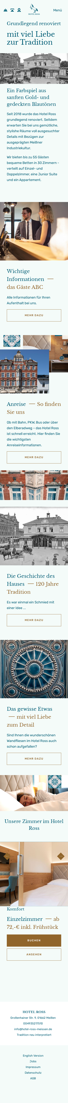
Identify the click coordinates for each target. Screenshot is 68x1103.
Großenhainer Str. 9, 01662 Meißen (33, 1018)
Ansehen (34, 954)
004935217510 (33, 1023)
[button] (7, 856)
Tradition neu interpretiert (34, 1035)
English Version (33, 1055)
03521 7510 (13, 10)
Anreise (20, 10)
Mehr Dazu (34, 315)
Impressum (33, 1067)
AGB (33, 1078)
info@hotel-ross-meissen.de (33, 1029)
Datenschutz (33, 1072)
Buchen (6, 10)
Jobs (33, 1061)
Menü (57, 10)
